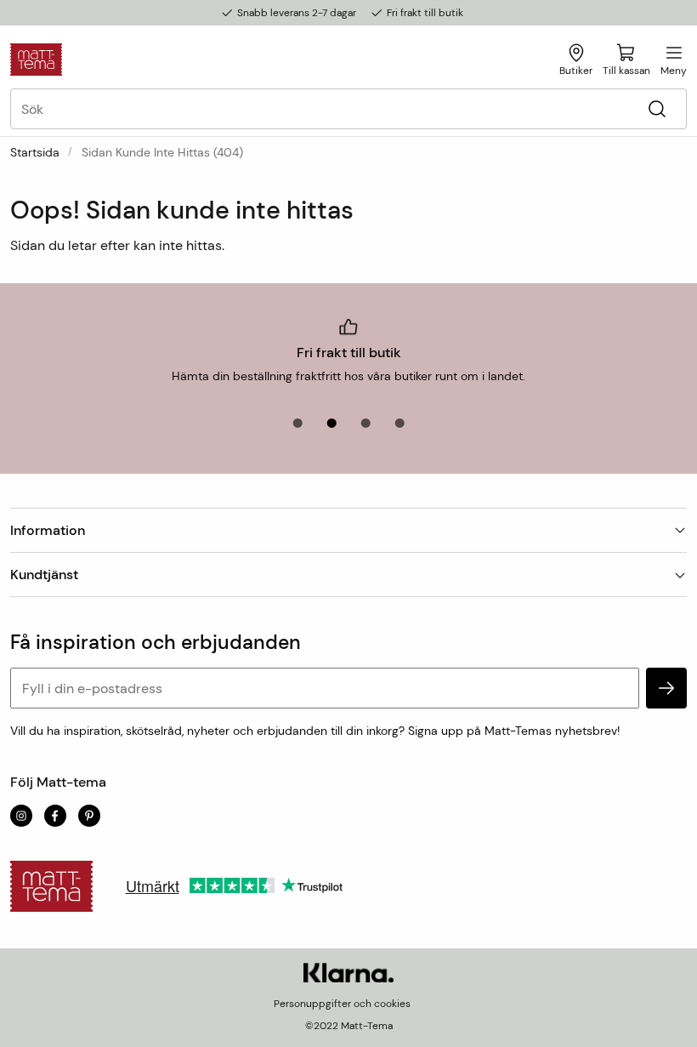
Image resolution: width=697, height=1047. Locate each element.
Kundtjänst (44, 574)
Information (47, 530)
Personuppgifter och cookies (342, 1003)
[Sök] (657, 109)
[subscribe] (666, 688)
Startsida (35, 152)
